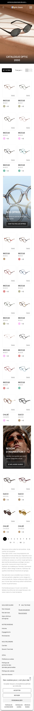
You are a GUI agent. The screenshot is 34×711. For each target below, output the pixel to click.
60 (21, 542)
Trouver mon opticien (24, 610)
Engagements (6, 632)
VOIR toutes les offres (17, 224)
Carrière (4, 645)
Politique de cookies (8, 671)
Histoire (4, 628)
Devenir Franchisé (7, 649)
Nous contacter (23, 613)
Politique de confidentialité (8, 706)
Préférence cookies (8, 659)
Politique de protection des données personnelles (8, 665)
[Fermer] (30, 678)
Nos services (6, 612)
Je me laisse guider (15, 464)
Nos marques (6, 609)
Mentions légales (7, 674)
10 (10, 542)
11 (14, 542)
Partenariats (6, 636)
